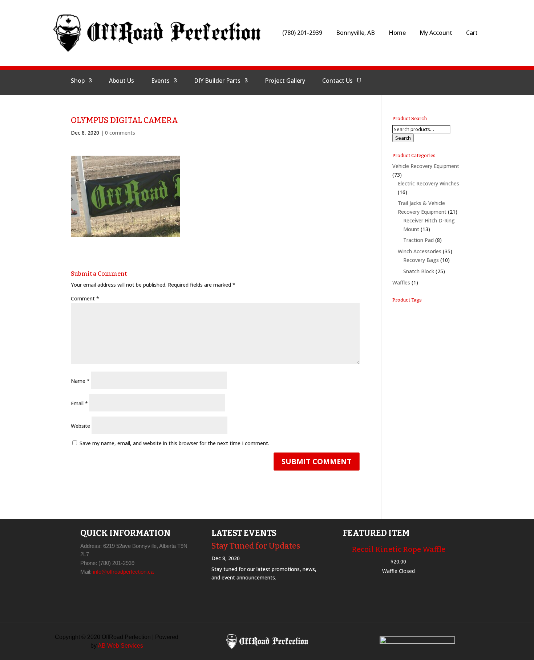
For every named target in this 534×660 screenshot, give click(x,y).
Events (160, 81)
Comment (85, 298)
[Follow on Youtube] (431, 80)
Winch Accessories (419, 251)
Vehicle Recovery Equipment (425, 166)
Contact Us (337, 81)
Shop (78, 81)
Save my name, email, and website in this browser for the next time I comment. (174, 443)
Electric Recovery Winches (428, 183)
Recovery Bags (421, 260)
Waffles (401, 282)
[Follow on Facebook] (396, 80)
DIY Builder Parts (217, 81)
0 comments (120, 132)
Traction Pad (418, 240)
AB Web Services (120, 646)
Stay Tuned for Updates (255, 546)
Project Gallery (285, 81)
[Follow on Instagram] (414, 80)
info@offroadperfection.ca (123, 572)
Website (80, 425)
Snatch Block (418, 271)
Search (403, 138)
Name (80, 380)
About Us (121, 81)
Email (79, 403)
